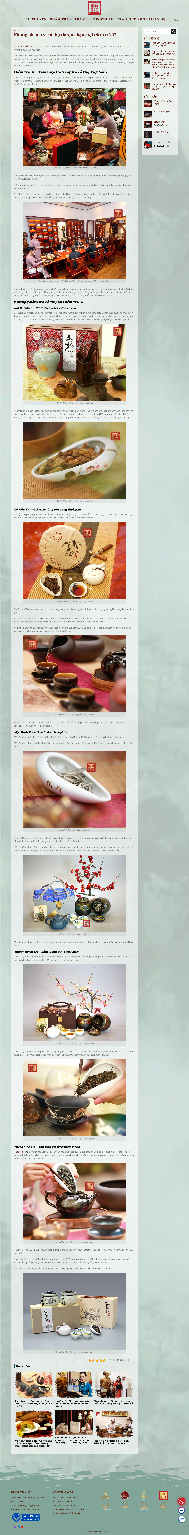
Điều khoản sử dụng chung (65, 1497)
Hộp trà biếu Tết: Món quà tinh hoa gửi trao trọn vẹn (164, 52)
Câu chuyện (35, 19)
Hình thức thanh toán (63, 1501)
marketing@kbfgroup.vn (28, 1505)
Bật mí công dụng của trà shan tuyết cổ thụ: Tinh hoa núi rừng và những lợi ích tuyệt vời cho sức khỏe (164, 63)
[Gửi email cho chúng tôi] (19, 1527)
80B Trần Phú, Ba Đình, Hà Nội (31, 1497)
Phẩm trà (59, 19)
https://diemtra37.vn (29, 1509)
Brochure (103, 19)
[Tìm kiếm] (176, 19)
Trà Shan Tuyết (21, 46)
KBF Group (102, 1531)
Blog (16, 31)
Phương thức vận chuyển (64, 1505)
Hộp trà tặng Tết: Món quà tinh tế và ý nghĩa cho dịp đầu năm (164, 86)
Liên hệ (158, 19)
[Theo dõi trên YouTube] (22, 1527)
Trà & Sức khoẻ (132, 19)
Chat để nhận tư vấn (181, 1510)
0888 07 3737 (24, 1501)
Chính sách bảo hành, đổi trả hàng (69, 1509)
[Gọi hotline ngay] (181, 1501)
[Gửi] (173, 31)
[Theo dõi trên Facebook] (12, 1527)
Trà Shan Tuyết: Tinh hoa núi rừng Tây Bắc (163, 44)
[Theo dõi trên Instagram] (15, 1527)
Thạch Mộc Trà (21, 1151)
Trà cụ (81, 19)
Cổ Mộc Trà (19, 514)
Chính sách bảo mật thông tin (66, 1513)
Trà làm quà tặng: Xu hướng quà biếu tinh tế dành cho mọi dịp (162, 75)
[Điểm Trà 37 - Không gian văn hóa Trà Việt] (94, 8)
